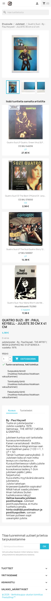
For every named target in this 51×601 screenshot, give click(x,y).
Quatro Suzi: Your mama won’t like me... (25, 303)
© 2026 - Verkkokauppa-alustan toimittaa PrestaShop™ (22, 596)
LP (25, 149)
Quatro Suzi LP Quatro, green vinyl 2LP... (25, 142)
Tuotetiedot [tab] (26, 410)
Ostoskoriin (25, 358)
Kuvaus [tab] (12, 410)
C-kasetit (25, 310)
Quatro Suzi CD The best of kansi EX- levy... (25, 196)
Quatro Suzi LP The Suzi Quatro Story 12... (25, 249)
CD (25, 203)
